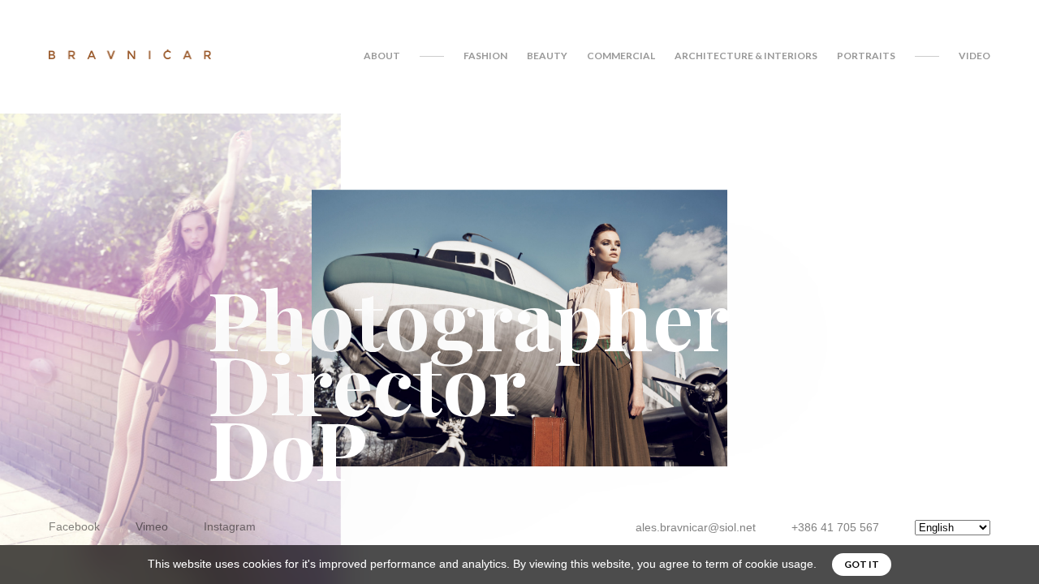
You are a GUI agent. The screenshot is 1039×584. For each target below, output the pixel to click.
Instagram (230, 526)
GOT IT (861, 564)
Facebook (74, 526)
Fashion (485, 55)
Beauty (547, 55)
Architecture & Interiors (746, 55)
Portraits (866, 55)
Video (974, 55)
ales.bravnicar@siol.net (696, 527)
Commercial (621, 55)
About (382, 55)
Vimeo (152, 526)
